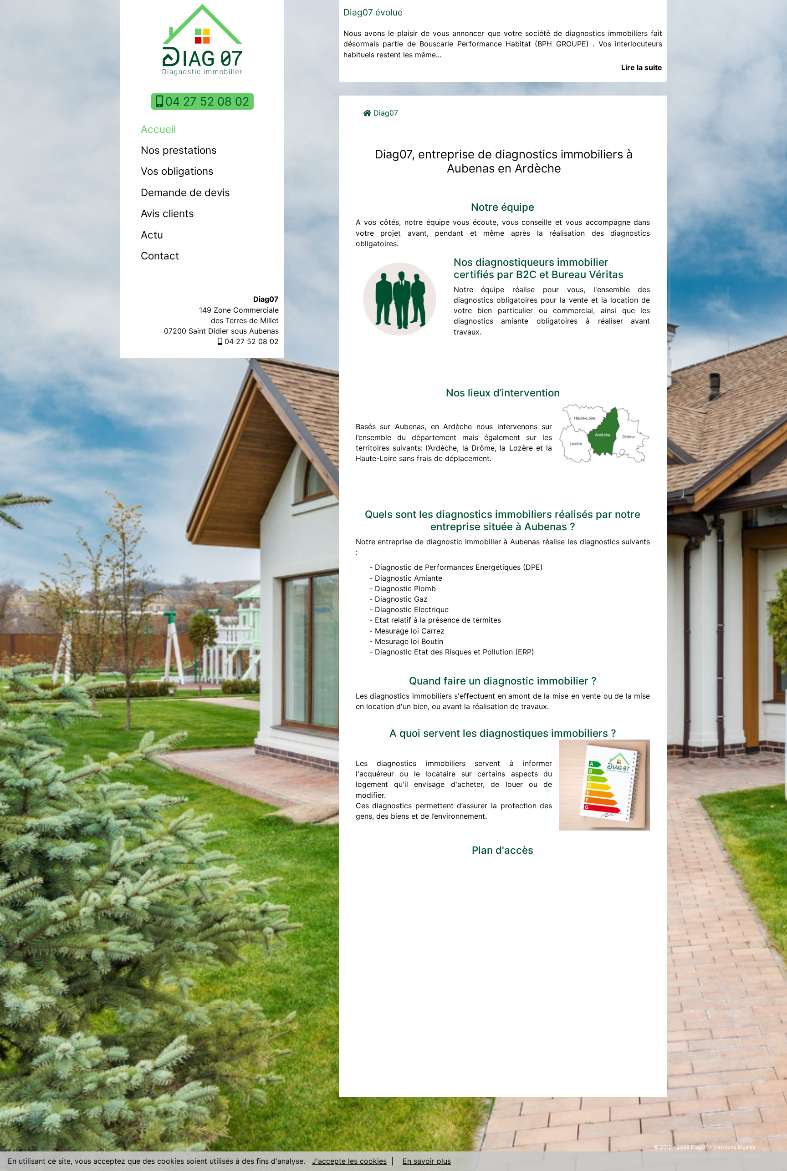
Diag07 (384, 112)
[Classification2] (604, 784)
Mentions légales (734, 1147)
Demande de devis (185, 192)
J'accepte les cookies (349, 1161)
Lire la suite (641, 67)
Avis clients (167, 213)
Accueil (158, 129)
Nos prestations (179, 150)
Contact (160, 255)
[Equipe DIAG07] (401, 298)
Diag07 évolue (373, 12)
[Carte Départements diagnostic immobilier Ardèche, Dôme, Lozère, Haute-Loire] (604, 432)
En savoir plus (427, 1161)
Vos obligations (177, 171)
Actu (152, 234)
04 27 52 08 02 (207, 101)
